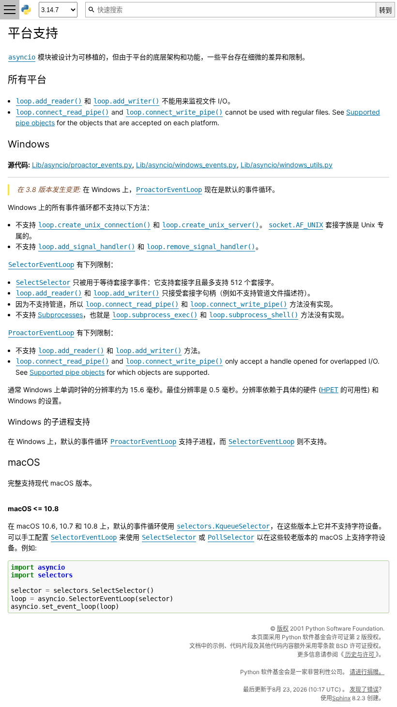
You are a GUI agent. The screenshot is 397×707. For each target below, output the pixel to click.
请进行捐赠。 (367, 672)
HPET (329, 389)
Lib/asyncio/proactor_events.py (82, 165)
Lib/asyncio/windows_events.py (186, 165)
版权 (283, 628)
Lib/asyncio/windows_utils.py (287, 165)
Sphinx (341, 698)
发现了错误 (364, 689)
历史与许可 (360, 654)
